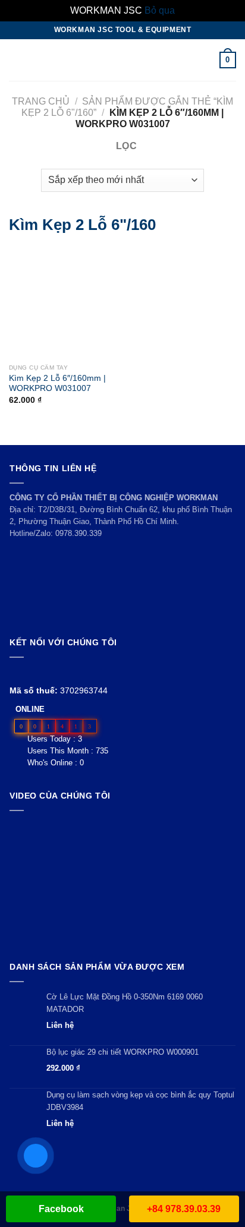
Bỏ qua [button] (160, 10)
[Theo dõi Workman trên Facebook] (16, 671)
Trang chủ (41, 101)
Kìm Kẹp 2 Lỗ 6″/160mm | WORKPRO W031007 (57, 383)
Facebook (61, 1209)
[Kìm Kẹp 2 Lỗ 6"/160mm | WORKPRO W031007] (25, 302)
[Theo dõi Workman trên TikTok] (44, 671)
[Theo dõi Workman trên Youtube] (31, 671)
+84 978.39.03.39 (184, 1209)
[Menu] (16, 59)
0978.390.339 (78, 533)
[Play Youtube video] (122, 883)
